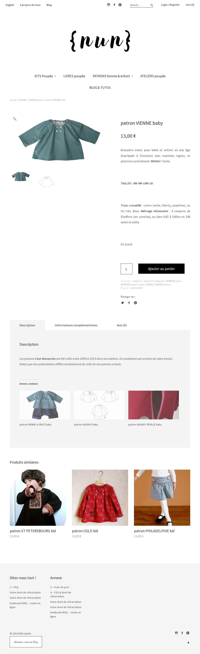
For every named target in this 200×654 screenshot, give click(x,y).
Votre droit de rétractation (25, 592)
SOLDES (23, 99)
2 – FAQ (14, 587)
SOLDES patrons (36, 99)
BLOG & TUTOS (100, 87)
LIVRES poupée (74, 76)
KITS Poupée (44, 76)
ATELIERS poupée (153, 76)
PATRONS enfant (173, 280)
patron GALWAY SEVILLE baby (145, 424)
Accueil (13, 99)
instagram (176, 633)
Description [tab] (27, 325)
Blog (49, 5)
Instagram (109, 5)
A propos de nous (30, 5)
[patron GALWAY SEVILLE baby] (153, 405)
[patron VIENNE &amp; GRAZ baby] (45, 405)
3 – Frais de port (59, 587)
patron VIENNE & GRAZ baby (36, 424)
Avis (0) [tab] (122, 325)
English (10, 5)
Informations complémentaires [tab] (76, 325)
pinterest (188, 633)
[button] (15, 119)
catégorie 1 (137, 280)
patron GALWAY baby (86, 424)
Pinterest (120, 5)
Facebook (114, 5)
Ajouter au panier (161, 268)
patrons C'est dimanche (154, 280)
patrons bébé (137, 287)
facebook (182, 633)
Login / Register (170, 4)
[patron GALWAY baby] (99, 405)
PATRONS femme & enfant (111, 76)
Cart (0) (190, 4)
